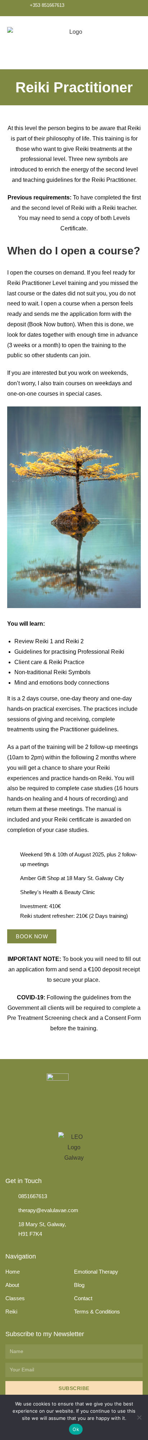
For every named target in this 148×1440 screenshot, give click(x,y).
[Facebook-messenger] (107, 8)
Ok (76, 1429)
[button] (136, 43)
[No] (139, 1417)
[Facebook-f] (93, 8)
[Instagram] (122, 8)
